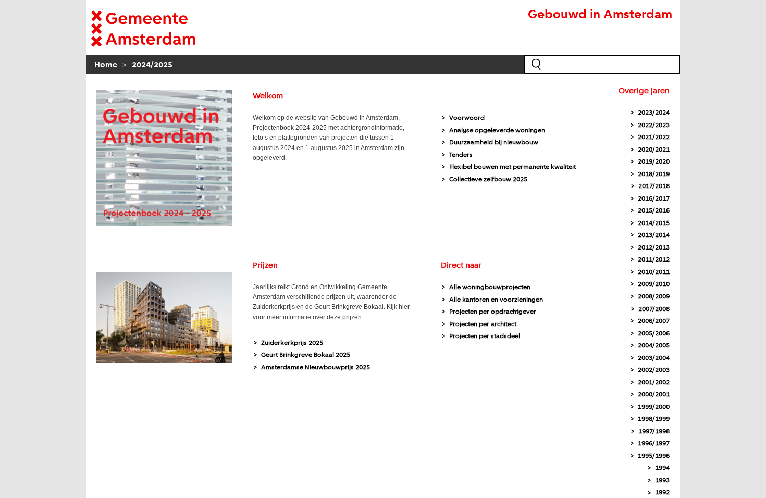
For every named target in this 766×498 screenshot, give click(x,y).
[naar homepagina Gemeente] (159, 29)
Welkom (268, 96)
